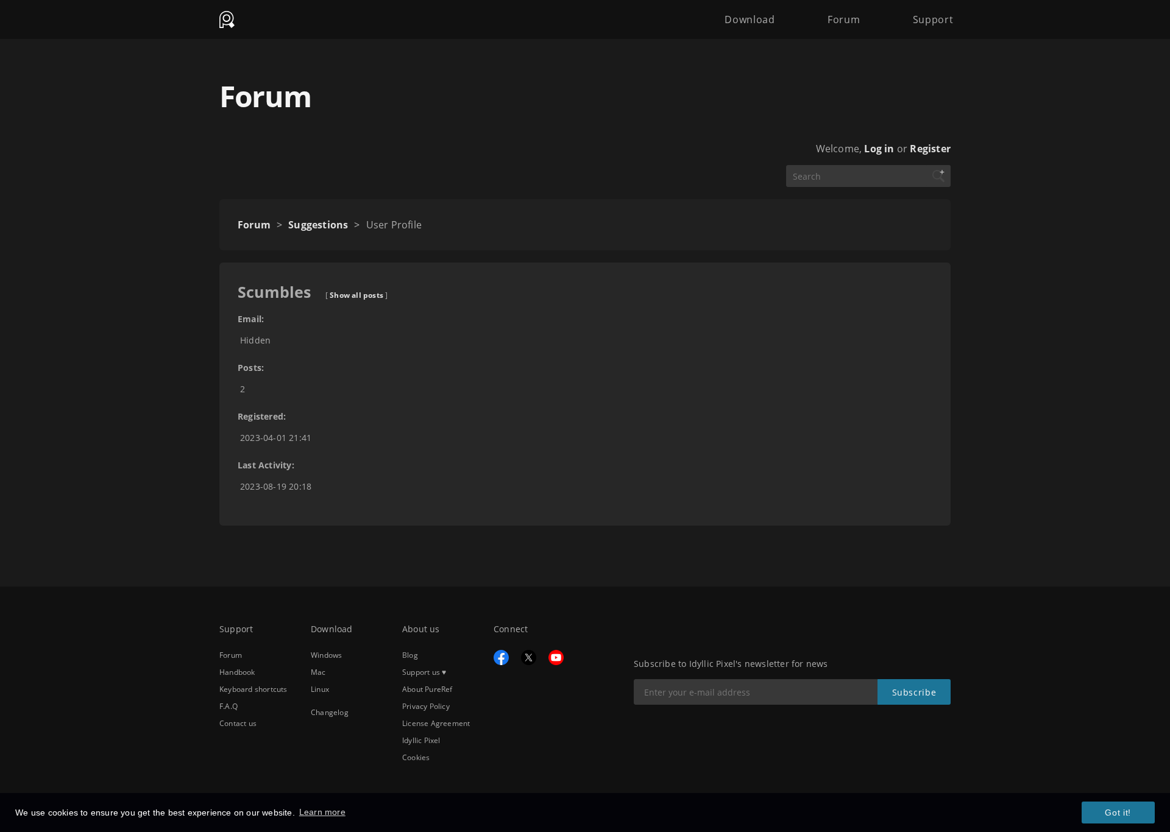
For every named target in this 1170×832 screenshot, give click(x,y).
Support (933, 19)
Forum (844, 19)
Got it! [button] (1118, 812)
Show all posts (356, 295)
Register (930, 148)
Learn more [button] (322, 812)
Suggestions (318, 224)
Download (750, 19)
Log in (879, 148)
